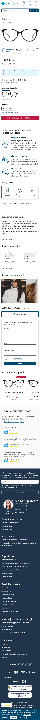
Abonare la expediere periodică (11, 588)
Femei (10, 15)
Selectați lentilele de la (20, 118)
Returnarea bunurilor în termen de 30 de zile (15, 563)
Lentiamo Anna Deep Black (14, 392)
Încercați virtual (9, 50)
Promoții (4, 608)
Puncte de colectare (7, 533)
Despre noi (5, 644)
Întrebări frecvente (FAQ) (9, 560)
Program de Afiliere (7, 605)
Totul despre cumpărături (9, 523)
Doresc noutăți (20, 492)
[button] (17, 50)
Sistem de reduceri (7, 595)
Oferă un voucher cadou (9, 601)
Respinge (22, 717)
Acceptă (13, 717)
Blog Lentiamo (6, 651)
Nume (6, 343)
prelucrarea (17, 358)
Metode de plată (6, 526)
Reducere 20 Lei (6, 598)
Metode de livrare (7, 530)
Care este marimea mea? (10, 112)
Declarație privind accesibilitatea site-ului (14, 540)
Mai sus (27, 702)
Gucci (16, 15)
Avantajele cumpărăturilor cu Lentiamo (14, 654)
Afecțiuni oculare (7, 626)
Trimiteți (20, 364)
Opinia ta (7, 329)
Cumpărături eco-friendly (9, 611)
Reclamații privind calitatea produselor (14, 567)
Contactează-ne (6, 657)
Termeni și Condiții (7, 536)
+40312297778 (20, 509)
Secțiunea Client (6, 577)
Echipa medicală (6, 629)
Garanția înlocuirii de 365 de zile (12, 570)
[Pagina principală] (2, 15)
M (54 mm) (8, 109)
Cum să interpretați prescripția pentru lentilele (16, 623)
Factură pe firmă (6, 573)
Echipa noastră (6, 647)
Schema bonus (6, 591)
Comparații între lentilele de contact (13, 633)
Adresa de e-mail (9, 350)
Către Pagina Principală (17, 702)
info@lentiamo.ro (20, 512)
